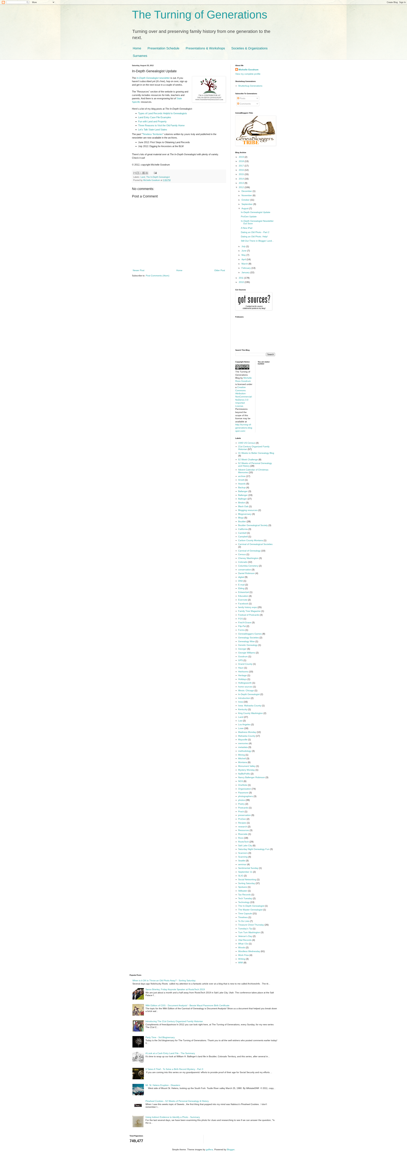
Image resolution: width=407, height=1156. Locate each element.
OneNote (242, 785)
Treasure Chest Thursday (251, 924)
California (243, 529)
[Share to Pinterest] (146, 173)
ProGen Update (249, 216)
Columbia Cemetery (248, 565)
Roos (240, 838)
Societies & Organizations (249, 48)
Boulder (242, 521)
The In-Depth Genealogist (158, 177)
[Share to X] (140, 173)
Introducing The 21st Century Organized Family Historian (174, 1021)
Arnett (241, 480)
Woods (241, 947)
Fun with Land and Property (152, 121)
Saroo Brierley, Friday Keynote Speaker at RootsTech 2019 (175, 989)
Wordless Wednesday (249, 951)
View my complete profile (247, 74)
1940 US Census (246, 443)
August (245, 208)
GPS (240, 660)
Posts (242, 98)
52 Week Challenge (248, 459)
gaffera (209, 1149)
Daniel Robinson (246, 573)
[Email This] (134, 173)
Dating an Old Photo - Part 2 (255, 232)
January (245, 272)
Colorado (242, 562)
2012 (242, 187)
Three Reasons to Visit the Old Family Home (161, 125)
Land (143, 177)
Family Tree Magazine (249, 611)
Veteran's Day (245, 936)
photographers (245, 796)
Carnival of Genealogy (249, 550)
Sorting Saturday (246, 883)
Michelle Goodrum (248, 69)
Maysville (242, 739)
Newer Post (138, 270)
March (244, 263)
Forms (241, 630)
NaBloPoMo (244, 773)
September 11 (245, 872)
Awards (242, 483)
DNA (240, 581)
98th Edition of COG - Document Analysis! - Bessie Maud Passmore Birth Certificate (187, 1005)
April (244, 259)
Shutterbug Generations (250, 86)
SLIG (240, 875)
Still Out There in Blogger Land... (257, 241)
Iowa (240, 701)
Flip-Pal (242, 626)
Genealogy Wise (246, 641)
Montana (242, 762)
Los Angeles (244, 724)
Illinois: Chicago (246, 690)
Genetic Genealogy (248, 645)
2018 (242, 161)
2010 (242, 282)
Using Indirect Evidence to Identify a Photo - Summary (172, 1117)
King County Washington (250, 713)
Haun (241, 667)
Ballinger (242, 498)
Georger (242, 649)
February (246, 268)
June (244, 250)
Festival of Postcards (248, 615)
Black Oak (243, 506)
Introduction (244, 698)
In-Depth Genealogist (249, 694)
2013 (242, 183)
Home (137, 48)
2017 (242, 165)
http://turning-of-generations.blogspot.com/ (243, 427)
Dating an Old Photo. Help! (254, 236)
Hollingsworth (245, 683)
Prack (241, 811)
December (247, 191)
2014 (242, 178)
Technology (244, 902)
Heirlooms (243, 671)
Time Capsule (245, 913)
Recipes (242, 822)
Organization (244, 789)
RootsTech (243, 841)
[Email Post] (155, 173)
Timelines (243, 917)
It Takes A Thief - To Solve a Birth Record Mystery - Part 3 (174, 1069)
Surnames (140, 55)
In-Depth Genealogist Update (255, 212)
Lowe (241, 728)
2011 (241, 278)
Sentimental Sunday (248, 868)
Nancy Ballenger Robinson (251, 777)
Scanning (243, 856)
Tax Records (244, 894)
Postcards (243, 807)
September (247, 204)
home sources (245, 686)
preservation (244, 815)
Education (243, 596)
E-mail (241, 584)
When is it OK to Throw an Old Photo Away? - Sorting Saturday (164, 980)
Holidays (242, 679)
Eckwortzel (243, 592)
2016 (242, 170)
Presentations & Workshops (205, 48)
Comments (245, 103)
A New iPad (246, 228)
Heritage (242, 675)
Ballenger (243, 495)
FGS (240, 618)
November (247, 195)
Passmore (243, 792)
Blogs (241, 517)
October (245, 200)
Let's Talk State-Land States (152, 129)
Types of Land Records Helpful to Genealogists (162, 113)
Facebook (243, 603)
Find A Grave (244, 622)
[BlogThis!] (137, 173)
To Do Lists (243, 921)
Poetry (241, 804)
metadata (243, 747)
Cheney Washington (248, 558)
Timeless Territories (152, 134)
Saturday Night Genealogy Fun (253, 849)
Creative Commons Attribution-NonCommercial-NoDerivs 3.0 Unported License (243, 396)
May (243, 255)
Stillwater (242, 890)
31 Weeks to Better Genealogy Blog (256, 453)
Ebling (241, 588)
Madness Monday (247, 732)
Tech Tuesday (245, 898)
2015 (242, 174)
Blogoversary (244, 514)
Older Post (219, 270)
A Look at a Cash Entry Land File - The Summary (170, 1053)
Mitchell (242, 758)
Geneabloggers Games (250, 633)
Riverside (243, 834)
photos (241, 800)
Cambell (242, 533)
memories (243, 743)
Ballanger (243, 491)
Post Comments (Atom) (157, 275)
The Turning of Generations (199, 14)
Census (242, 554)
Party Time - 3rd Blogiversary (160, 1037)
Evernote (242, 599)
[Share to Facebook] (143, 173)
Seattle (241, 860)
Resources (243, 830)
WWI (240, 962)
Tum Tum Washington (249, 932)
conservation (244, 569)
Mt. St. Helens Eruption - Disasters (162, 1085)
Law (240, 720)
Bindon (241, 502)
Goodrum (243, 656)
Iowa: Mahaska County (249, 705)
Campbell (243, 536)
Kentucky (242, 709)
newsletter (153, 78)
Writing (241, 959)
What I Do (243, 943)
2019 (242, 157)
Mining (241, 755)
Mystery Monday (246, 770)
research (242, 826)
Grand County (245, 664)
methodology (244, 751)
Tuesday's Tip (245, 928)
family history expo (247, 607)
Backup (242, 487)
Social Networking (247, 879)
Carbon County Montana (250, 540)
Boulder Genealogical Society (253, 525)
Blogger (231, 1149)
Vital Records (245, 940)
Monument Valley (246, 766)
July (243, 246)
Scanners (243, 853)
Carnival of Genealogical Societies (255, 544)
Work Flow (243, 955)
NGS (240, 781)
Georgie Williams (246, 652)
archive (241, 476)
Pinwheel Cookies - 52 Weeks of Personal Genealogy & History (177, 1101)
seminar (242, 864)
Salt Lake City (245, 845)
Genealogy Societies (248, 637)
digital (241, 577)
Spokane (242, 887)
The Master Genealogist (250, 909)
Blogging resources (248, 510)
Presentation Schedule (163, 48)
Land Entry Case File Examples (154, 117)
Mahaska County (246, 736)
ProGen (242, 819)
